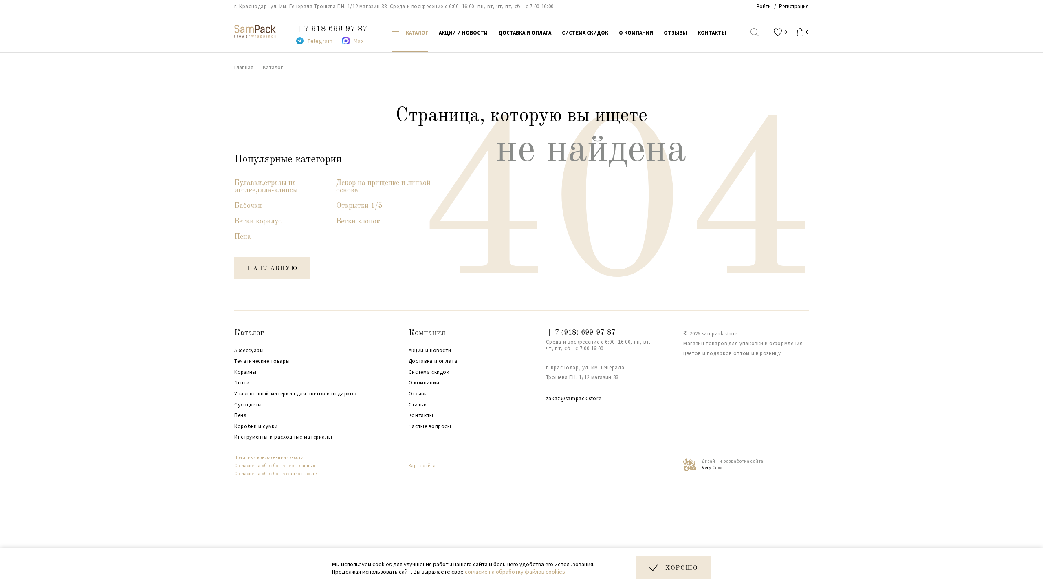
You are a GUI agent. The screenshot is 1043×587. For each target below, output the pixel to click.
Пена (242, 237)
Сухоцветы (248, 405)
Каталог (249, 333)
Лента (241, 383)
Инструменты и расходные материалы (283, 437)
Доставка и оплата (433, 361)
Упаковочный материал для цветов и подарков (295, 394)
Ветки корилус (258, 221)
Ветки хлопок (358, 221)
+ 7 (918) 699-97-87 (580, 332)
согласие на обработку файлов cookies (515, 571)
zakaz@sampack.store (573, 398)
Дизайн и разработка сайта (733, 464)
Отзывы (418, 394)
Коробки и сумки (256, 426)
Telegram (320, 40)
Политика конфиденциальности (269, 457)
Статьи (418, 405)
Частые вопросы (430, 426)
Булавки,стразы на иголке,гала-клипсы (266, 186)
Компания (427, 333)
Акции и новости (430, 350)
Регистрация (794, 6)
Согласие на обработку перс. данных (274, 465)
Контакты (421, 415)
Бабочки (248, 206)
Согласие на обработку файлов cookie (275, 474)
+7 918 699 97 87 (331, 29)
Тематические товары (262, 361)
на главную (272, 269)
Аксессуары (249, 350)
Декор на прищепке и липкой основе (383, 186)
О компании (424, 383)
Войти (764, 6)
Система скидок (429, 372)
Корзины (245, 372)
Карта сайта (422, 465)
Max (359, 40)
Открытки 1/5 (359, 206)
